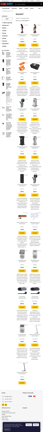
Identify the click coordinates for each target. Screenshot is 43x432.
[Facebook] (3, 405)
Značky (4, 46)
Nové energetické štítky (6, 416)
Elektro (4, 28)
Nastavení (7, 429)
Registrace (38, 0)
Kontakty (3, 414)
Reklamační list (5, 417)
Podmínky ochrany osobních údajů (8, 412)
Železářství (5, 43)
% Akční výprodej (7, 22)
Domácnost (5, 25)
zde (18, 426)
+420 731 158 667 (8, 401)
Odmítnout (28, 424)
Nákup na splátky (5, 419)
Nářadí (4, 38)
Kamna (4, 33)
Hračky (4, 30)
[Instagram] (6, 405)
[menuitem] (6, 8)
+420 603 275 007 (8, 399)
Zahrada (4, 41)
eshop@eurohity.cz (8, 396)
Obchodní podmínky (5, 1)
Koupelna (5, 35)
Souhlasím (36, 424)
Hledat (7, 18)
